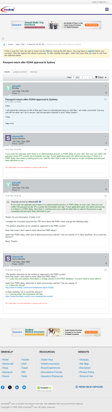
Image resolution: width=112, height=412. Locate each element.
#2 (106, 150)
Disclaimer (85, 368)
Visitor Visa (47, 359)
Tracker (25, 359)
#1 (106, 99)
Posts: (15, 93)
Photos (33, 72)
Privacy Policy (86, 372)
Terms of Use (86, 376)
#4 (106, 270)
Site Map (84, 364)
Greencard (7, 364)
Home (5, 359)
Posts (7, 72)
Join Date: (16, 91)
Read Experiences (50, 368)
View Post (40, 201)
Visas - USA (20, 44)
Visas (5, 368)
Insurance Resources (52, 376)
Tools (24, 376)
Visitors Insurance (50, 364)
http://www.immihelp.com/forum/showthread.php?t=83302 (29, 287)
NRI (23, 372)
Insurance (7, 372)
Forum (10, 44)
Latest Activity (20, 72)
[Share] (106, 93)
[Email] (25, 388)
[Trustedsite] (44, 391)
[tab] (7, 72)
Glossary (84, 359)
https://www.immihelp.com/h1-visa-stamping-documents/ (29, 296)
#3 (106, 196)
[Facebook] (4, 388)
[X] (11, 388)
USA (23, 364)
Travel (24, 368)
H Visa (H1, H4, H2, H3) (35, 44)
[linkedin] (18, 388)
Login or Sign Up (98, 2)
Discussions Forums (51, 372)
